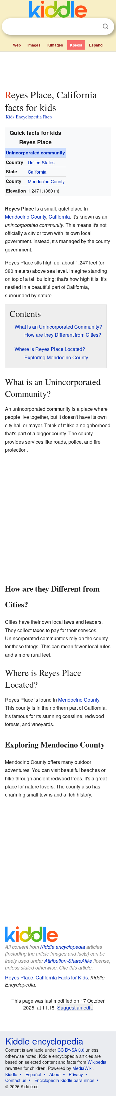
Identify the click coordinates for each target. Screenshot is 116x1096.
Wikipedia (97, 1062)
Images (34, 45)
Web (17, 45)
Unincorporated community (35, 152)
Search (105, 26)
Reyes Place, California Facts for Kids (46, 977)
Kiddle (11, 1074)
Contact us (15, 1080)
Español (96, 45)
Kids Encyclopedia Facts (29, 116)
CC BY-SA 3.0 (71, 1050)
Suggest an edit (74, 1007)
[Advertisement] (58, 69)
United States (41, 162)
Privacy (76, 1074)
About (55, 1074)
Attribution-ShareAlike (68, 960)
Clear (93, 26)
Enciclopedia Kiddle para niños (64, 1080)
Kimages (55, 45)
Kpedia (76, 45)
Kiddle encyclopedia (62, 946)
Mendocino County (46, 181)
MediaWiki (82, 1068)
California (37, 171)
